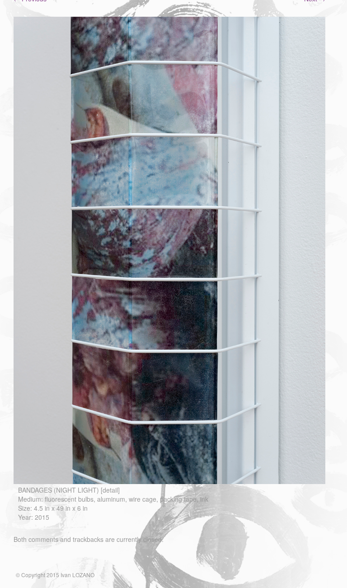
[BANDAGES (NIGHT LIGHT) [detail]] (169, 481)
